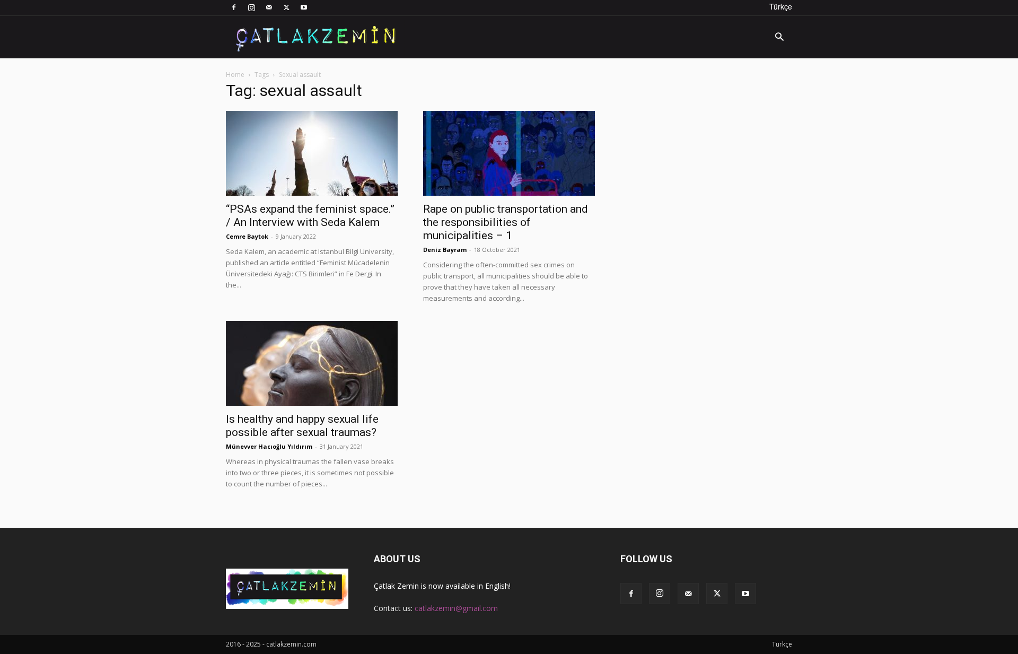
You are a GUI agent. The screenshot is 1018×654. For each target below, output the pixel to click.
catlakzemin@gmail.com (456, 608)
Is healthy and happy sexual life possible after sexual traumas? (302, 426)
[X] (286, 7)
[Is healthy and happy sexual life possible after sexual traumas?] (312, 363)
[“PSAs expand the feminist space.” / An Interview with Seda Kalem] (312, 153)
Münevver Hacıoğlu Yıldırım (269, 446)
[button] (779, 38)
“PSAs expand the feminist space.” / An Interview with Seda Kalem (310, 216)
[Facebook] (234, 7)
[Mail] (269, 7)
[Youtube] (304, 7)
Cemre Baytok (247, 236)
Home (235, 74)
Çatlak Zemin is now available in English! (442, 586)
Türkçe (780, 6)
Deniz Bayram (445, 250)
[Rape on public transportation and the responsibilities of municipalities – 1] (509, 153)
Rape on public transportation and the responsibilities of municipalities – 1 (505, 222)
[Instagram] (251, 7)
